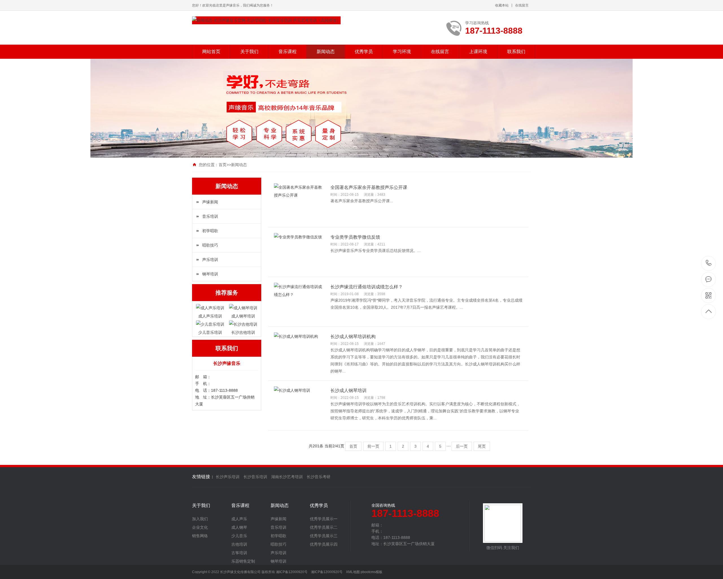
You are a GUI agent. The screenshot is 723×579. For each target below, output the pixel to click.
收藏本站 (502, 5)
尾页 (482, 446)
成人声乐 (239, 519)
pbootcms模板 (371, 572)
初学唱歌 (210, 230)
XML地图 (353, 572)
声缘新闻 (210, 202)
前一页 (373, 446)
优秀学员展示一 (323, 519)
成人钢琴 (239, 527)
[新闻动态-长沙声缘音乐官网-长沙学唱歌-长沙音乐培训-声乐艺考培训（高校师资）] (266, 20)
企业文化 (200, 527)
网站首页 (211, 51)
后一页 (462, 446)
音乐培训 (210, 216)
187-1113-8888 (708, 263)
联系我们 (516, 51)
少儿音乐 (239, 536)
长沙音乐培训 (255, 476)
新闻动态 (326, 51)
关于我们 (249, 51)
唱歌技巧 (210, 245)
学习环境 (402, 51)
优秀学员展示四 (323, 544)
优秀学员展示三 (323, 536)
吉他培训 (239, 544)
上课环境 (478, 51)
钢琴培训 (210, 274)
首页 (223, 164)
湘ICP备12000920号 (327, 572)
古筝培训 (239, 553)
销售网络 (200, 536)
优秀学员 (364, 51)
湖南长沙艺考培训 (287, 476)
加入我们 (200, 519)
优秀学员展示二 (323, 527)
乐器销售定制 (243, 561)
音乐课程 (287, 51)
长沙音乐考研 (318, 476)
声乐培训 (210, 259)
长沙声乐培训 (227, 476)
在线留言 (522, 5)
